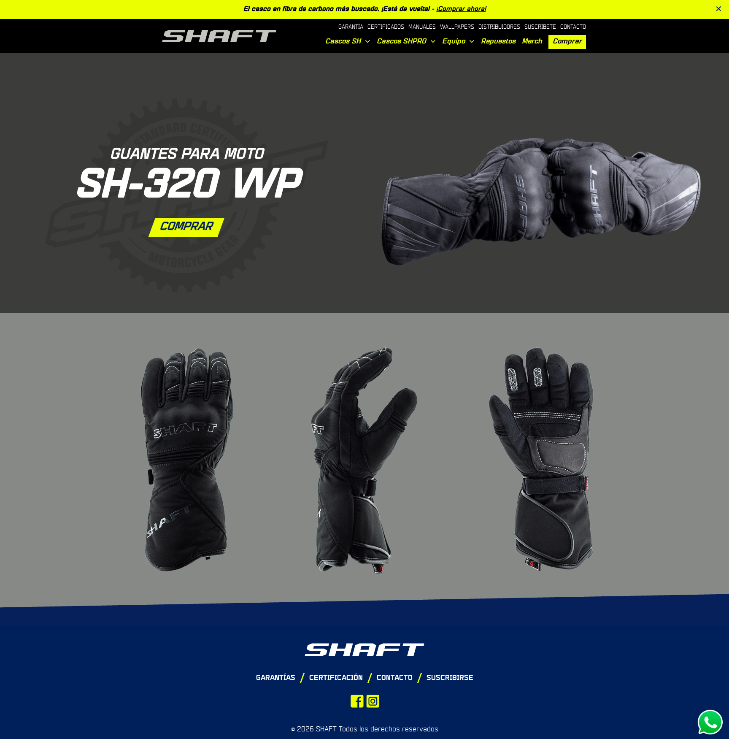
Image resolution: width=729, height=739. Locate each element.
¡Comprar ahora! (461, 9)
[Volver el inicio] (364, 650)
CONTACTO (395, 678)
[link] (543, 195)
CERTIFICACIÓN (336, 678)
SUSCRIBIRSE (450, 678)
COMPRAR (187, 227)
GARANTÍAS (275, 678)
